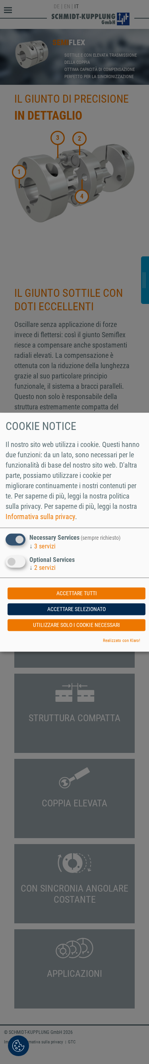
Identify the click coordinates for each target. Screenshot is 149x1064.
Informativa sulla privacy (40, 517)
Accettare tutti (76, 593)
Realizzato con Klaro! (121, 640)
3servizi (42, 546)
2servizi (42, 567)
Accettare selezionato (76, 609)
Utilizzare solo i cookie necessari (76, 625)
